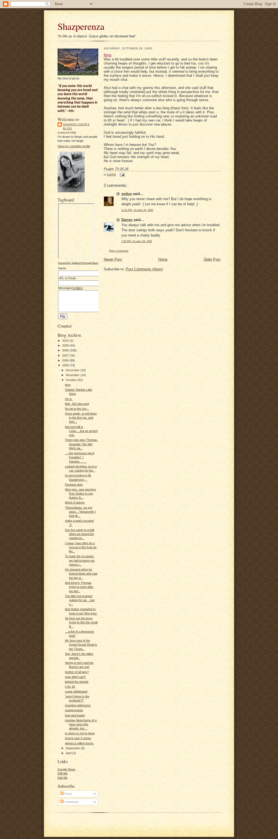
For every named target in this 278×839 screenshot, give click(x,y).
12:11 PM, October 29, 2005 (137, 210)
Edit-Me (63, 773)
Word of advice (75, 502)
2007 (66, 355)
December (73, 370)
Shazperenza (81, 26)
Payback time (74, 484)
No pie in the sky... (77, 408)
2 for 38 (70, 686)
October (71, 380)
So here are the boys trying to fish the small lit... (81, 622)
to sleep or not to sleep (80, 733)
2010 (66, 340)
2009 (66, 345)
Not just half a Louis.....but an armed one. (81, 431)
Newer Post (113, 259)
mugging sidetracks (78, 705)
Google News (66, 769)
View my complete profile (74, 146)
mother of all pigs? (77, 672)
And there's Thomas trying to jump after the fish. (79, 587)
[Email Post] (121, 174)
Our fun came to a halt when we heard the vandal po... (79, 534)
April (69, 753)
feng (68, 384)
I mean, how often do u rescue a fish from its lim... (81, 547)
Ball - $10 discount (77, 403)
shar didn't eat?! (75, 676)
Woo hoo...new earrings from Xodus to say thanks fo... (80, 493)
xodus (126, 194)
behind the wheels (77, 681)
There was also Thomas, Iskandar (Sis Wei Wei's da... (81, 444)
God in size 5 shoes (78, 738)
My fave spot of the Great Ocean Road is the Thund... (81, 645)
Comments (71, 801)
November (73, 375)
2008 (66, 350)
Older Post (212, 259)
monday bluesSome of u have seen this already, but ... (81, 724)
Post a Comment (118, 250)
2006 (66, 360)
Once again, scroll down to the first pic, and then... (81, 418)
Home (163, 259)
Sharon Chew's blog (76, 126)
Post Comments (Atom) (144, 269)
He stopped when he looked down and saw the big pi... (81, 573)
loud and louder (75, 715)
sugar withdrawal (76, 691)
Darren (126, 220)
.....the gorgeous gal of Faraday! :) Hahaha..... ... (79, 457)
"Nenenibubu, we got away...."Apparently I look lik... (80, 512)
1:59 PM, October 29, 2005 (136, 241)
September (73, 748)
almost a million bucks (79, 743)
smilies (77, 288)
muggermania (74, 710)
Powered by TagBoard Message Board (78, 263)
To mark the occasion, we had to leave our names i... (80, 560)
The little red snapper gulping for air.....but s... (79, 600)
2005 (66, 365)
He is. (68, 399)
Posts (68, 793)
